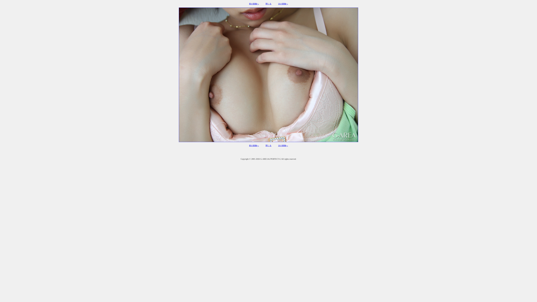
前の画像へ (254, 4)
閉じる (268, 4)
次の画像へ (283, 4)
